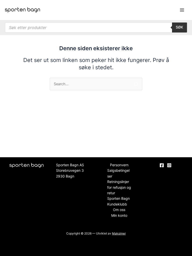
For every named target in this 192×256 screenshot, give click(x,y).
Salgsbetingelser (118, 173)
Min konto (119, 215)
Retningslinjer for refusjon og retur (119, 187)
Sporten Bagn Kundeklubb (118, 201)
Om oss (119, 210)
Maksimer (119, 233)
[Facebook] (162, 165)
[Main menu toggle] (182, 10)
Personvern (119, 165)
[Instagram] (169, 165)
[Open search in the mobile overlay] (96, 27)
